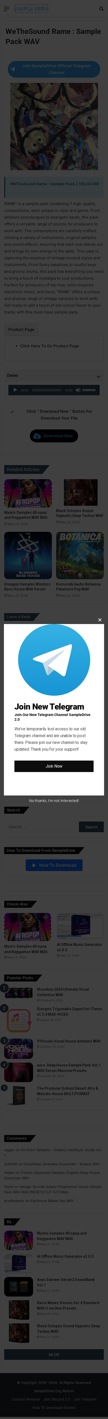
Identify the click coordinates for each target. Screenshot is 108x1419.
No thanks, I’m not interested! (54, 800)
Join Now (54, 766)
